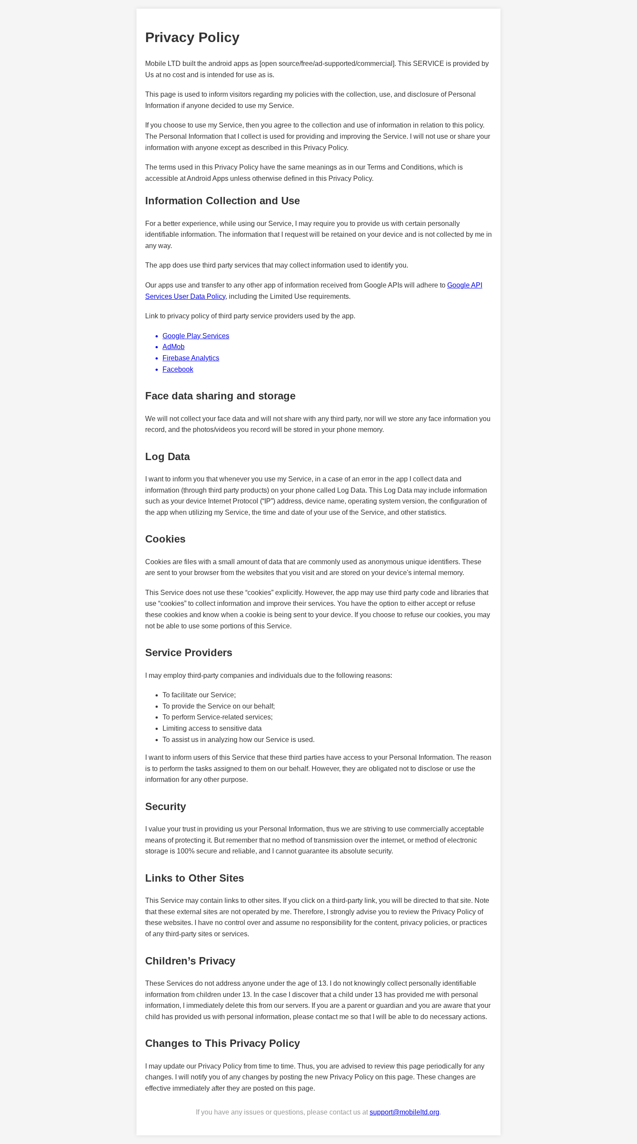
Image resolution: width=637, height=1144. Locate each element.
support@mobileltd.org (404, 1112)
